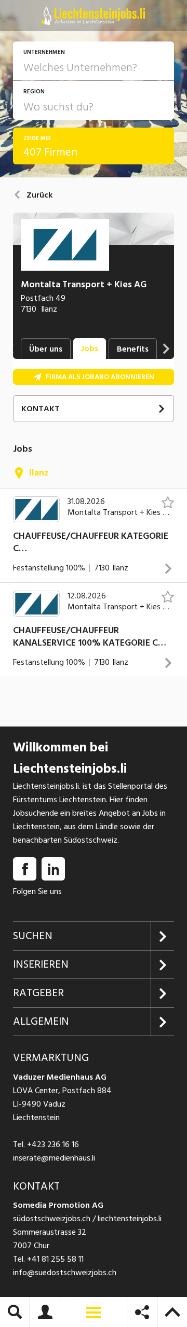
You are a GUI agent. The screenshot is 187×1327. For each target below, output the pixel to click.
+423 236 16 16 (53, 1144)
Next (166, 348)
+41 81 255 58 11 (55, 1259)
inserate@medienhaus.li (54, 1158)
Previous (10, 348)
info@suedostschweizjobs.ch (64, 1272)
